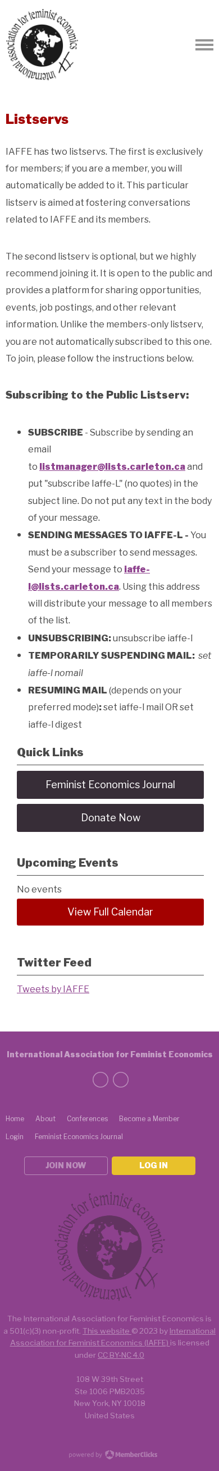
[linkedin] (121, 1080)
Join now (65, 1165)
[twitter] (100, 1080)
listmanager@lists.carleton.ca (112, 466)
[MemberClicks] (42, 44)
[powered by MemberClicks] (109, 1455)
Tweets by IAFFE (53, 989)
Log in (153, 1165)
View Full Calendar (110, 912)
